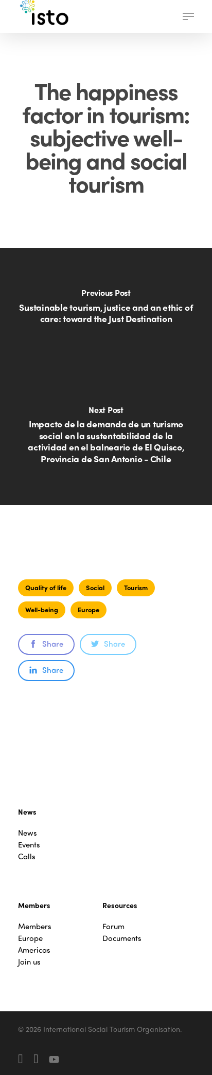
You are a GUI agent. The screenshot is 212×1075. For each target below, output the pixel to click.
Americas (34, 950)
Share (52, 643)
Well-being (41, 609)
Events (29, 844)
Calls (27, 856)
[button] (188, 16)
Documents (122, 938)
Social (95, 587)
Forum (113, 926)
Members (34, 926)
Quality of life (45, 587)
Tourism (136, 587)
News (27, 833)
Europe (88, 609)
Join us (29, 962)
